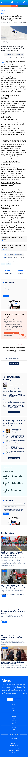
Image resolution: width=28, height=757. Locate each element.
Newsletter (14, 716)
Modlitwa (22, 5)
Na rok (14, 729)
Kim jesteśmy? (14, 743)
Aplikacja (14, 718)
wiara (3, 263)
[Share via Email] (21, 57)
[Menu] (5, 2)
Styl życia (3, 10)
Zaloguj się (21, 358)
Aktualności (14, 707)
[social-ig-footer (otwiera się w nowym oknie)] (17, 734)
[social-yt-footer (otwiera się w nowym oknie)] (10, 734)
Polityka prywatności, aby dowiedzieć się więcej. (13, 292)
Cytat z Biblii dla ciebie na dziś (13, 484)
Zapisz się (6, 296)
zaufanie (8, 263)
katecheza (5, 571)
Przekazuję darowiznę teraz (10, 333)
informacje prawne (14, 745)
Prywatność (14, 752)
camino (4, 595)
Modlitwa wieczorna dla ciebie (12, 477)
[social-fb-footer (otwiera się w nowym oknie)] (12, 734)
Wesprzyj (13, 5)
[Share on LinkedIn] (16, 57)
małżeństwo (5, 648)
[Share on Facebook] (14, 57)
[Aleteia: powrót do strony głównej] (14, 2)
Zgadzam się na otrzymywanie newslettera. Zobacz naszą (13, 292)
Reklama (14, 723)
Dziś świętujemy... (9, 471)
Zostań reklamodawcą (14, 748)
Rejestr (5, 5)
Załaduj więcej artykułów (14, 412)
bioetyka (4, 621)
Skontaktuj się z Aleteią (14, 750)
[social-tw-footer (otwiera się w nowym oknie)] (15, 734)
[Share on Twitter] (19, 57)
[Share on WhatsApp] (23, 57)
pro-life (4, 537)
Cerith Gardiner (15, 22)
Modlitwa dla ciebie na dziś (12, 491)
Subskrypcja (14, 720)
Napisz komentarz (14, 363)
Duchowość (14, 710)
